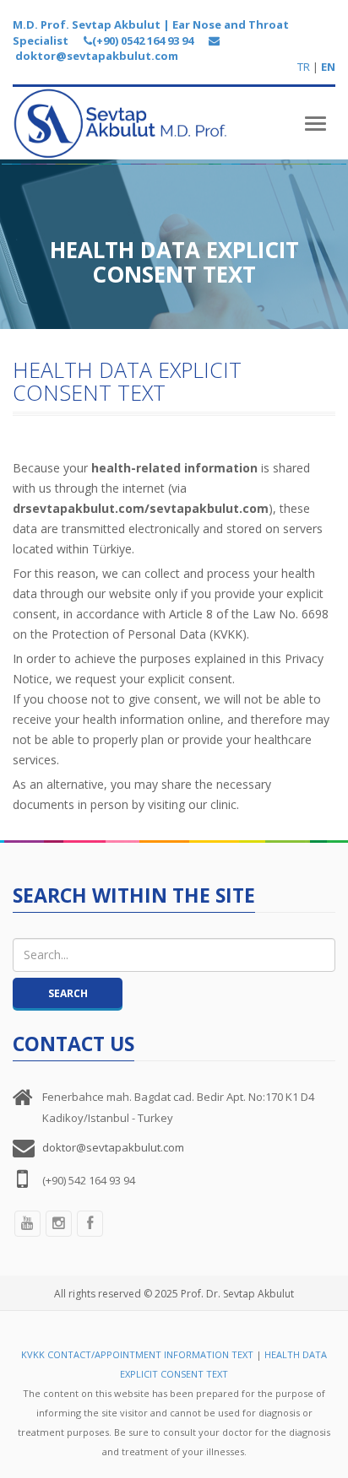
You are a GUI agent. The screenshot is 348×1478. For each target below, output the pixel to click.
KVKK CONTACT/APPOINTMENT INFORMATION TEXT (137, 1354)
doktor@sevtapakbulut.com (113, 1147)
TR (303, 66)
